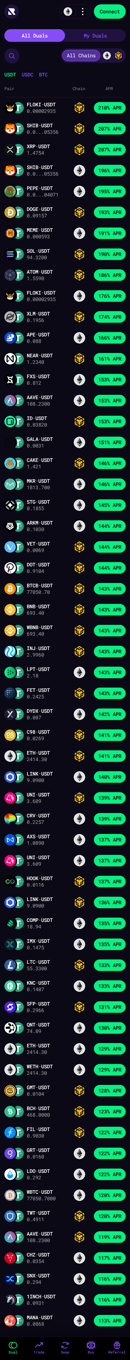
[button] (12, 55)
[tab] (34, 35)
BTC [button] (43, 74)
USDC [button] (27, 74)
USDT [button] (10, 74)
